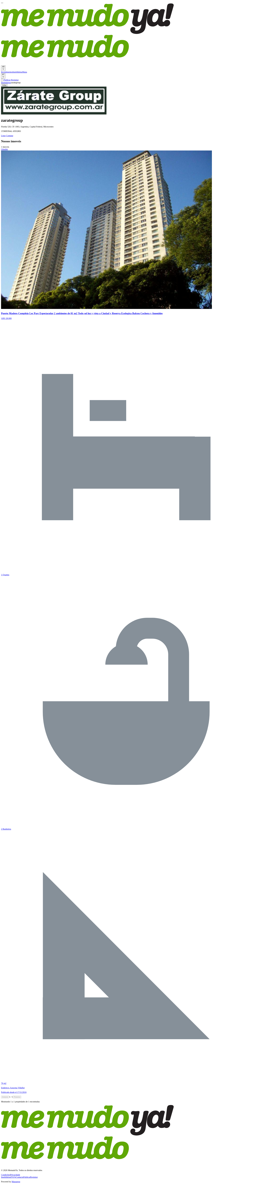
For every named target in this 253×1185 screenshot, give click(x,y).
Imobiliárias (17, 72)
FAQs (13, 1177)
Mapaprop (16, 1182)
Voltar (4, 85)
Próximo (17, 1097)
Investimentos (7, 72)
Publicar (7, 80)
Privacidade (15, 1175)
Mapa (24, 72)
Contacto (19, 1177)
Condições (5, 1175)
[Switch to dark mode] (2, 80)
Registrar (15, 80)
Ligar (3, 136)
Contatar (9, 136)
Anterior (5, 1097)
